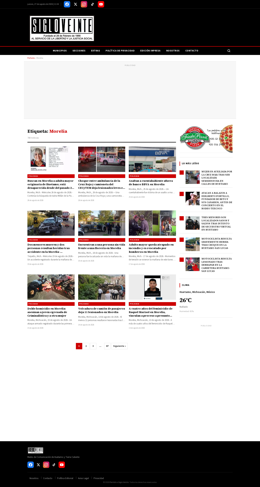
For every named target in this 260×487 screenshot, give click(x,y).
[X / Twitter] (75, 4)
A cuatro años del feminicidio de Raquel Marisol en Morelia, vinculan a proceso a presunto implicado (150, 314)
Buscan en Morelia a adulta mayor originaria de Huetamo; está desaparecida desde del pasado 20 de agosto (50, 186)
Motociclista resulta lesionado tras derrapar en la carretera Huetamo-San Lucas (216, 265)
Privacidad (99, 478)
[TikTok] (92, 4)
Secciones (79, 50)
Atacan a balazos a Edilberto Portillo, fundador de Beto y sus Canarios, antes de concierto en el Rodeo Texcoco (216, 200)
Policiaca (33, 176)
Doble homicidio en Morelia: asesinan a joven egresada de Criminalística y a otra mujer (47, 312)
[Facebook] (67, 4)
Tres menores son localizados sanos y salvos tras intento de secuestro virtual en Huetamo (216, 223)
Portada (31, 58)
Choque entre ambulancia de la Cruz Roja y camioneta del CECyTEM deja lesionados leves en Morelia (101, 186)
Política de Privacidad (120, 50)
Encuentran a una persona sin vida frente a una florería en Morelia (101, 246)
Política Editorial (65, 478)
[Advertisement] (130, 92)
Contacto (191, 50)
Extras (95, 50)
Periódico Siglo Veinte (119, 482)
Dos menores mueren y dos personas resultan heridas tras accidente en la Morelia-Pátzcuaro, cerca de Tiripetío (48, 250)
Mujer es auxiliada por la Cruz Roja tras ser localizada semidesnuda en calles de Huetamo (216, 177)
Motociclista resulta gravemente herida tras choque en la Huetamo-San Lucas (216, 243)
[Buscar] (229, 50)
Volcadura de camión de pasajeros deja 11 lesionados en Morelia (101, 310)
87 (107, 346)
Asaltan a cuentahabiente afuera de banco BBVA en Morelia (151, 182)
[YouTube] (101, 4)
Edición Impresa (150, 50)
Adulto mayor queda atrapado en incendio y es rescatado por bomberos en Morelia (151, 248)
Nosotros (173, 50)
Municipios (60, 50)
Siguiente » (119, 346)
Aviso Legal (83, 478)
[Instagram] (84, 4)
